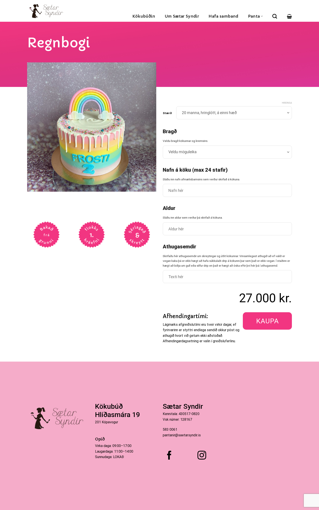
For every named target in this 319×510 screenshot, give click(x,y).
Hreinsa (287, 102)
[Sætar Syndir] (46, 11)
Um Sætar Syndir (182, 16)
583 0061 (170, 429)
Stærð (167, 113)
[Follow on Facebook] (169, 456)
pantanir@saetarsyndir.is (182, 435)
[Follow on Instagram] (201, 456)
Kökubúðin (143, 16)
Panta (254, 16)
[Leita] (274, 16)
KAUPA (267, 321)
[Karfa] (289, 16)
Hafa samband (223, 16)
